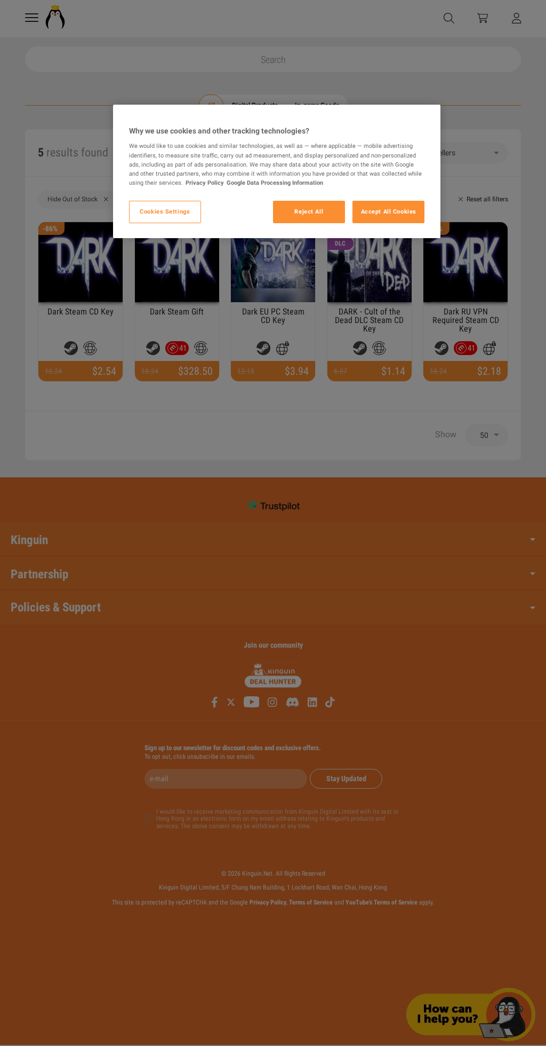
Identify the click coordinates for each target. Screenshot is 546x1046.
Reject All (308, 211)
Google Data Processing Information (275, 182)
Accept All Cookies (388, 211)
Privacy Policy (205, 182)
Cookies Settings (165, 211)
